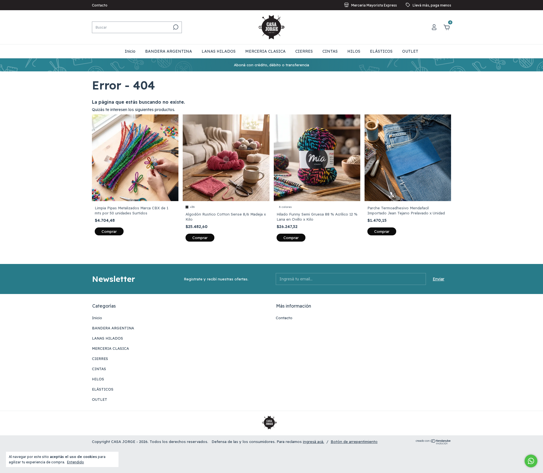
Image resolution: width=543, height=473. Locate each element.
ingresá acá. (313, 441)
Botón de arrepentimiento (354, 441)
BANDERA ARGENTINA (168, 51)
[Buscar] (175, 27)
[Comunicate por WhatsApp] (531, 461)
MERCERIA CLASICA (265, 51)
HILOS (353, 51)
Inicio (130, 51)
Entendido (75, 462)
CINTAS (330, 51)
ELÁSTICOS (381, 51)
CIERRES (304, 51)
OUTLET (410, 51)
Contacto (99, 5)
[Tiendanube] (433, 443)
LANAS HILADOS (219, 51)
